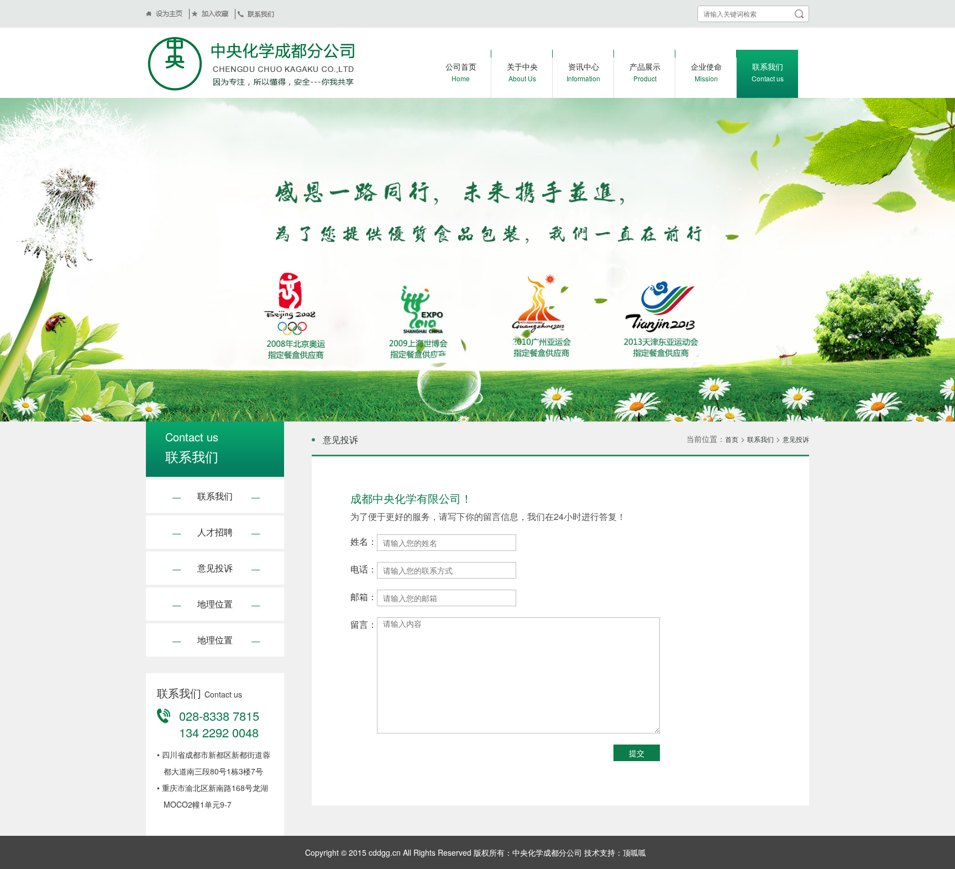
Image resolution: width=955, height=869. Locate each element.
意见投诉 (215, 567)
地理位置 (215, 603)
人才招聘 (215, 531)
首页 (731, 439)
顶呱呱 (634, 852)
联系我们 (215, 496)
